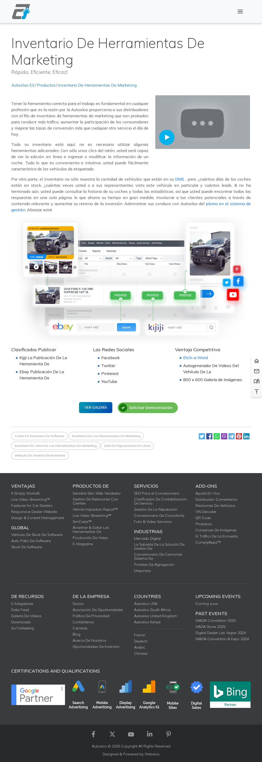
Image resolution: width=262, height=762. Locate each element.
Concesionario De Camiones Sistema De (158, 556)
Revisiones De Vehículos (215, 505)
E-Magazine (83, 544)
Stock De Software (26, 547)
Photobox (203, 524)
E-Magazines (22, 604)
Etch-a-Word (195, 357)
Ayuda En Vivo (207, 493)
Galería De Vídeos (26, 616)
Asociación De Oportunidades (98, 610)
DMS (180, 179)
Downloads (21, 622)
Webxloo (152, 754)
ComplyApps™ (208, 542)
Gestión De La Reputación (155, 509)
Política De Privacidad (91, 616)
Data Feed (20, 610)
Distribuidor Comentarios (216, 499)
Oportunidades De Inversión (96, 646)
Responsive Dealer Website (34, 512)
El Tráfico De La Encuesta (216, 536)
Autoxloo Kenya (147, 622)
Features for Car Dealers (31, 505)
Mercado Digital (147, 538)
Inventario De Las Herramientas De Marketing (106, 436)
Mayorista (142, 571)
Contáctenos (83, 622)
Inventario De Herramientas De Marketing (97, 85)
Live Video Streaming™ (30, 499)
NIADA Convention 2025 (215, 620)
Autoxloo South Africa (152, 610)
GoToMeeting (22, 628)
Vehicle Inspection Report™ (95, 509)
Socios (78, 604)
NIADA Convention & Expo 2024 (222, 639)
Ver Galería (95, 407)
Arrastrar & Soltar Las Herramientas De (91, 529)
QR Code (203, 518)
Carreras (80, 628)
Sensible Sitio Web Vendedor (97, 493)
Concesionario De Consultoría (159, 515)
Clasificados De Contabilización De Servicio (160, 501)
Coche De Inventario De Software (39, 436)
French (139, 635)
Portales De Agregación (154, 564)
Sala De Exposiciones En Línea (127, 446)
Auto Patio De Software (31, 541)
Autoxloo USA (145, 604)
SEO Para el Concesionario (156, 493)
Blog (76, 634)
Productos (46, 85)
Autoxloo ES (23, 85)
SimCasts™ (82, 522)
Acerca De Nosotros (89, 640)
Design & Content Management (37, 518)
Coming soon (206, 604)
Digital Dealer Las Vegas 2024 (220, 633)
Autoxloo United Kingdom (155, 616)
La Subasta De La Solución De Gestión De (159, 546)
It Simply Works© (25, 493)
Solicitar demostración (150, 407)
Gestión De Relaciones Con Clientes (95, 501)
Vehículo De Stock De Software (36, 535)
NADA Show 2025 (210, 627)
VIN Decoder (205, 512)
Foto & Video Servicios (153, 522)
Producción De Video (90, 538)
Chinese (140, 653)
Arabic (139, 647)
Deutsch (140, 641)
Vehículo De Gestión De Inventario (40, 455)
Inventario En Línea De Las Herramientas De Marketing (56, 446)
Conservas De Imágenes (216, 530)
